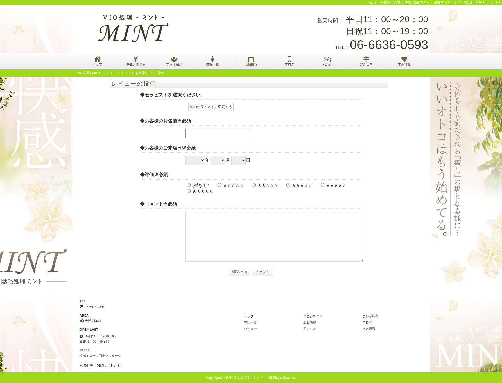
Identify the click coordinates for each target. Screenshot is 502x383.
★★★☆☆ (302, 185)
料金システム (136, 64)
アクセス (366, 64)
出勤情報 (251, 64)
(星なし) (200, 185)
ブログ (289, 64)
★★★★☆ (336, 185)
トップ (97, 64)
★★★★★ (202, 191)
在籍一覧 (212, 64)
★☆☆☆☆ (233, 185)
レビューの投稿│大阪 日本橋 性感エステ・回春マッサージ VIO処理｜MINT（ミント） (434, 2)
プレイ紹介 (174, 64)
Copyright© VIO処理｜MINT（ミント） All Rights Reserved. (251, 377)
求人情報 (404, 64)
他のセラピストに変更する (211, 107)
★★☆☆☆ (267, 185)
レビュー (327, 64)
